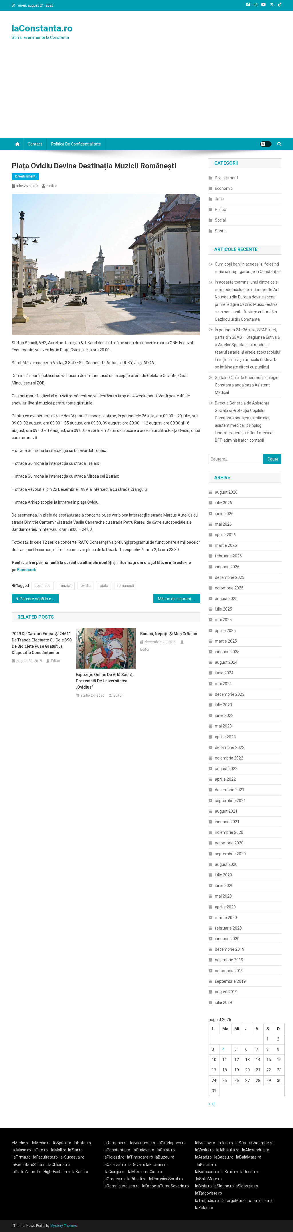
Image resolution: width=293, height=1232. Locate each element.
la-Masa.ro (21, 1150)
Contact (35, 144)
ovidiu (86, 585)
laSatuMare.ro (209, 1179)
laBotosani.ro (207, 1171)
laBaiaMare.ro (248, 1157)
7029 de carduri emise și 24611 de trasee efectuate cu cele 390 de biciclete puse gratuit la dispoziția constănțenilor (42, 643)
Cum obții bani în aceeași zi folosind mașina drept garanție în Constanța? (248, 268)
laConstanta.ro (42, 28)
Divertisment (25, 176)
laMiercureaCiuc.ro (145, 1171)
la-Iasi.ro (225, 1143)
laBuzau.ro (164, 1157)
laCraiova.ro (143, 1150)
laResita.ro (250, 1171)
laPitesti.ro (136, 1179)
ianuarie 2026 (227, 567)
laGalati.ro (166, 1150)
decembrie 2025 (229, 577)
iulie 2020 (223, 875)
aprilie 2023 (225, 737)
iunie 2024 (224, 673)
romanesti (125, 585)
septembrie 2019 (230, 981)
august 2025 (226, 598)
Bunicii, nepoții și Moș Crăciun (168, 633)
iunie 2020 (224, 885)
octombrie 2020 (229, 843)
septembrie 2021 (230, 800)
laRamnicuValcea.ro (122, 1186)
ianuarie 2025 (227, 651)
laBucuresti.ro (142, 1143)
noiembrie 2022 (229, 758)
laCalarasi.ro (115, 1164)
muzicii (66, 585)
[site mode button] (266, 144)
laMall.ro (58, 1150)
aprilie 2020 (225, 907)
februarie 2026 (228, 556)
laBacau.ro (223, 1157)
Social (220, 220)
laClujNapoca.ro (172, 1143)
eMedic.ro (20, 1143)
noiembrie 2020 (229, 832)
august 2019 (226, 992)
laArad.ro (203, 1157)
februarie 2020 (228, 928)
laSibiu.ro (203, 1186)
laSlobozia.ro (246, 1186)
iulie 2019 (223, 1002)
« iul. (212, 1104)
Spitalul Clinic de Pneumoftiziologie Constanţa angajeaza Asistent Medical (246, 385)
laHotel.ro (82, 1143)
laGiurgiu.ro (116, 1171)
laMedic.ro (42, 1143)
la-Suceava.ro (72, 1157)
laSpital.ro (62, 1143)
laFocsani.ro (157, 1164)
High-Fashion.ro (57, 1171)
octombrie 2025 (229, 588)
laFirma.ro (22, 1157)
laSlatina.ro (223, 1186)
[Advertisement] (146, 95)
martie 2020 (226, 917)
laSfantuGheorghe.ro (254, 1143)
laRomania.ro (116, 1143)
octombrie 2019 (229, 970)
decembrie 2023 (229, 694)
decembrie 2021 (229, 790)
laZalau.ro (204, 1207)
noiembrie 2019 (229, 960)
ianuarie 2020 (227, 938)
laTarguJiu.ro (208, 1200)
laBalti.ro (80, 1171)
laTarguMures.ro (236, 1200)
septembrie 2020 (230, 854)
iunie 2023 (224, 715)
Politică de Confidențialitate (76, 144)
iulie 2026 (223, 503)
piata (104, 585)
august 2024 (226, 662)
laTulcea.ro (264, 1200)
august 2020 (226, 864)
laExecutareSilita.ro (29, 1164)
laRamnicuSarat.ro (166, 1179)
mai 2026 (223, 524)
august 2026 (226, 492)
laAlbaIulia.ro (227, 1150)
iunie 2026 (224, 513)
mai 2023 (223, 726)
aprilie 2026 (225, 535)
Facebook (26, 569)
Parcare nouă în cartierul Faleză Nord (39, 599)
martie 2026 (226, 545)
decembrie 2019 (229, 949)
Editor (52, 186)
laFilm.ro (40, 1150)
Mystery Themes (63, 1226)
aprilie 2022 (225, 779)
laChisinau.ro (60, 1164)
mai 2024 (223, 683)
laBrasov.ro (205, 1143)
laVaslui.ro (205, 1150)
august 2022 (226, 768)
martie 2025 (226, 641)
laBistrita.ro (207, 1164)
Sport (220, 231)
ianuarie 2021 (227, 822)
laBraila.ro (230, 1171)
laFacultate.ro (45, 1157)
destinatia (42, 585)
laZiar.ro (75, 1150)
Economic (224, 188)
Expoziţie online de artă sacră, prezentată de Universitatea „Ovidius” (104, 680)
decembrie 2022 (229, 747)
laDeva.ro (136, 1164)
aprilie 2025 (225, 630)
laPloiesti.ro (114, 1157)
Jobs (219, 199)
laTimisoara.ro (140, 1157)
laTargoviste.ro (208, 1193)
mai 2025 (223, 619)
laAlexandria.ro (255, 1150)
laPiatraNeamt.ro (27, 1171)
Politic (220, 209)
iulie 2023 (223, 705)
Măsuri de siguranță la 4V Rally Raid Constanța (179, 599)
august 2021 (226, 811)
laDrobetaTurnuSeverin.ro (165, 1186)
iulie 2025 (223, 609)
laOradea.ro (114, 1179)
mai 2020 (223, 896)
